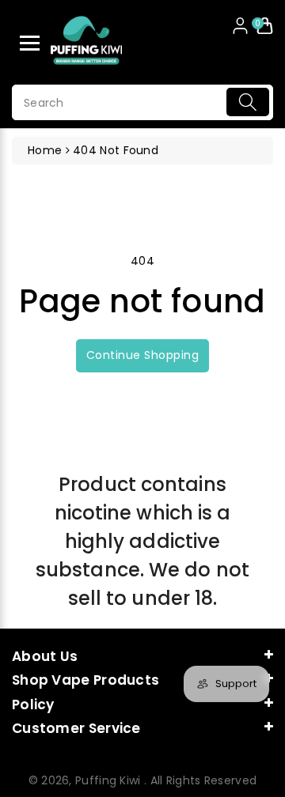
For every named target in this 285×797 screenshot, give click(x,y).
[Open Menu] (30, 43)
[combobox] (142, 102)
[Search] (247, 102)
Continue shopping (143, 355)
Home (45, 150)
